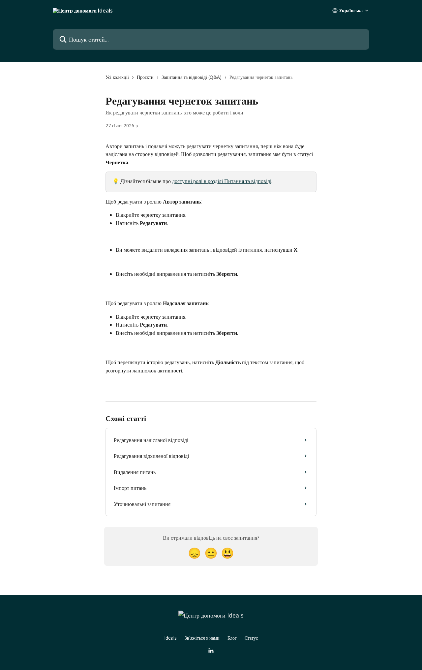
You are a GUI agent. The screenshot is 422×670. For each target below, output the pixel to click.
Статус (251, 638)
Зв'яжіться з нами (202, 638)
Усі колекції (117, 77)
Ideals (170, 638)
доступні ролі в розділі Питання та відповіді (221, 181)
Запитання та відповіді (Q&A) (192, 77)
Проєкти (145, 77)
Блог (232, 638)
